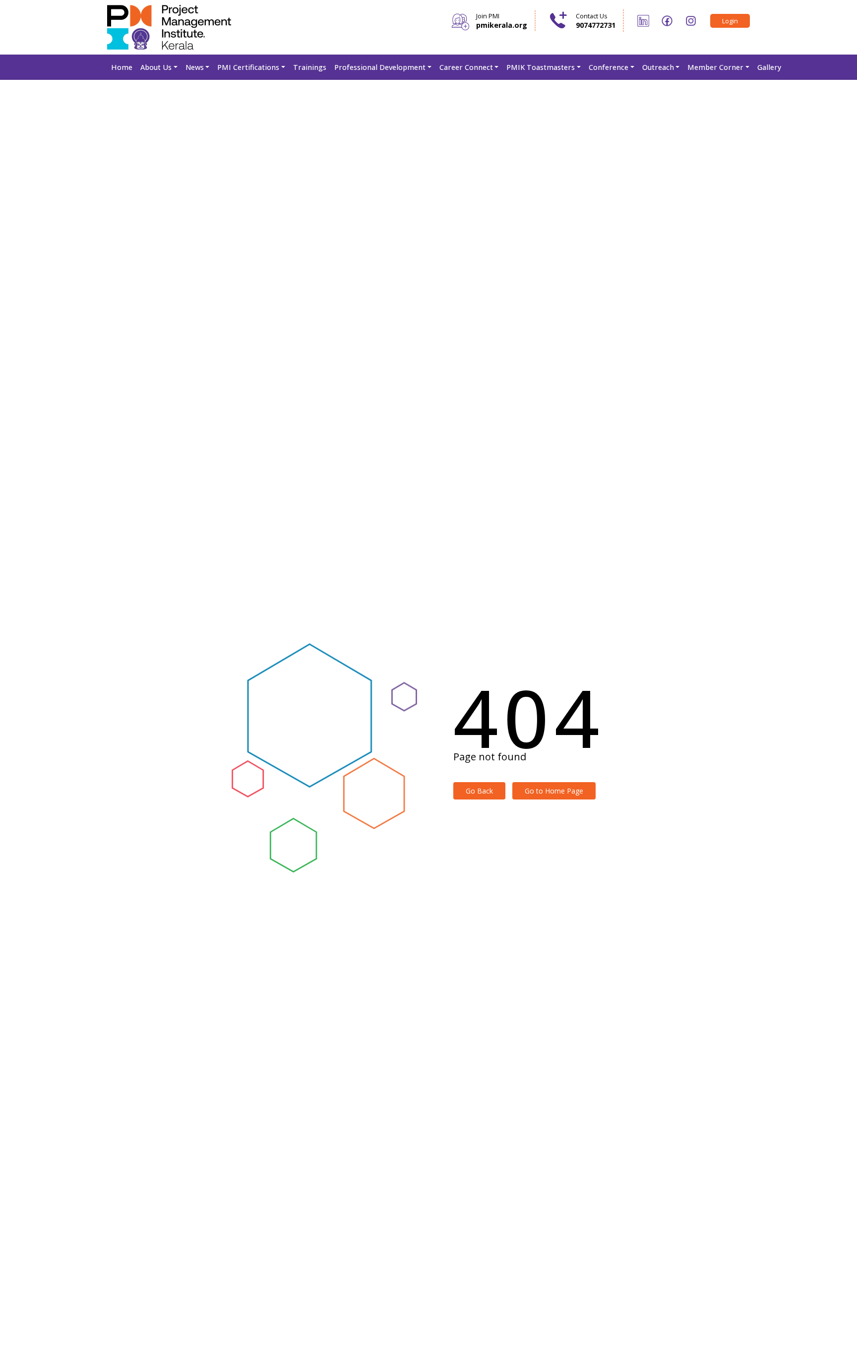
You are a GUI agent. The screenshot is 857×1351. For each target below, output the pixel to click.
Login (730, 20)
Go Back (479, 791)
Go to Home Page (554, 791)
